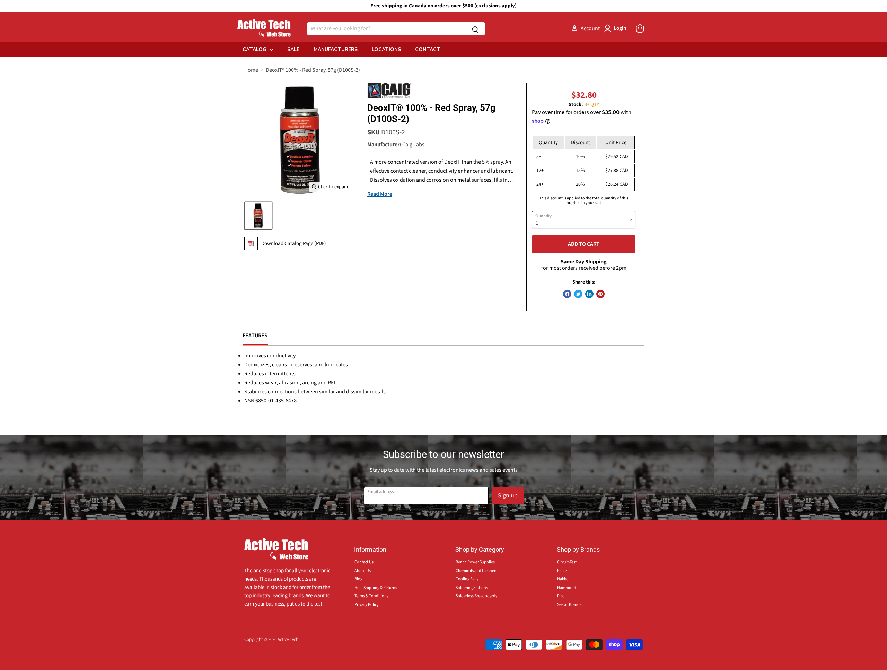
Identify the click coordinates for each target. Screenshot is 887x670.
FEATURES (255, 335)
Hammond (566, 588)
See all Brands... (571, 605)
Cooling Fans (467, 579)
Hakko (563, 579)
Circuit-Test (567, 562)
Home (251, 70)
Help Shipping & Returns (375, 588)
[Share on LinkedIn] (589, 294)
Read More (379, 194)
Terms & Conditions (371, 596)
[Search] (475, 28)
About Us (362, 571)
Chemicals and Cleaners (476, 571)
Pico (561, 596)
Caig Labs (413, 144)
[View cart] (640, 28)
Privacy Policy (366, 605)
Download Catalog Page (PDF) (293, 243)
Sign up (508, 495)
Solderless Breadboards (476, 596)
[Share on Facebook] (567, 294)
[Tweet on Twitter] (578, 294)
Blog (358, 579)
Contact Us (364, 562)
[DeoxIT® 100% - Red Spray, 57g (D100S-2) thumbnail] (258, 215)
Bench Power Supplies (475, 562)
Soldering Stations (472, 588)
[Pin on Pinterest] (600, 294)
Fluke (562, 571)
